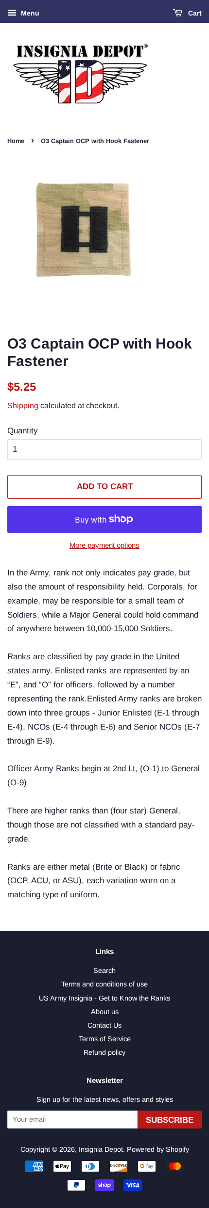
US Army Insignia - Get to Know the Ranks (104, 998)
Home (15, 140)
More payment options (104, 545)
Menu (29, 13)
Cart (194, 13)
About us (105, 1012)
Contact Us (104, 1025)
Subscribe (169, 1120)
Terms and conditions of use (104, 984)
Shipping (22, 405)
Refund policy (104, 1052)
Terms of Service (105, 1039)
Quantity (22, 430)
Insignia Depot (101, 1149)
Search (104, 970)
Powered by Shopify (158, 1149)
